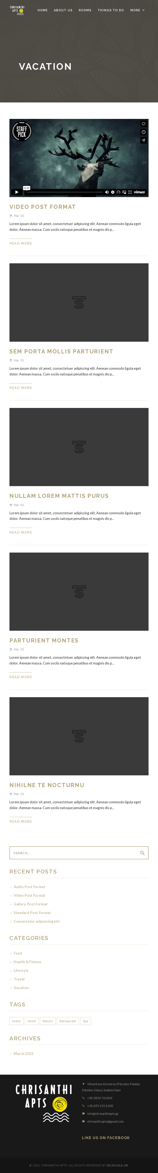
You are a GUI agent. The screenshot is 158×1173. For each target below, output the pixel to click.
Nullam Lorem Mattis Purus (59, 496)
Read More (20, 243)
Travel (19, 979)
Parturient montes (44, 640)
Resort (48, 1021)
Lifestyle (21, 970)
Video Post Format (42, 207)
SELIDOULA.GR (117, 1165)
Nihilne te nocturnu (46, 785)
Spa (85, 1021)
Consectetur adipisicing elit (37, 921)
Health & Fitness (27, 962)
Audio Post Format (29, 887)
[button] (138, 10)
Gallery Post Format (31, 904)
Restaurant (67, 1021)
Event (16, 1021)
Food (18, 953)
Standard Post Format (32, 913)
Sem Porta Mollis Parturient (61, 351)
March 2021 (24, 1053)
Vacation (21, 988)
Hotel (32, 1021)
